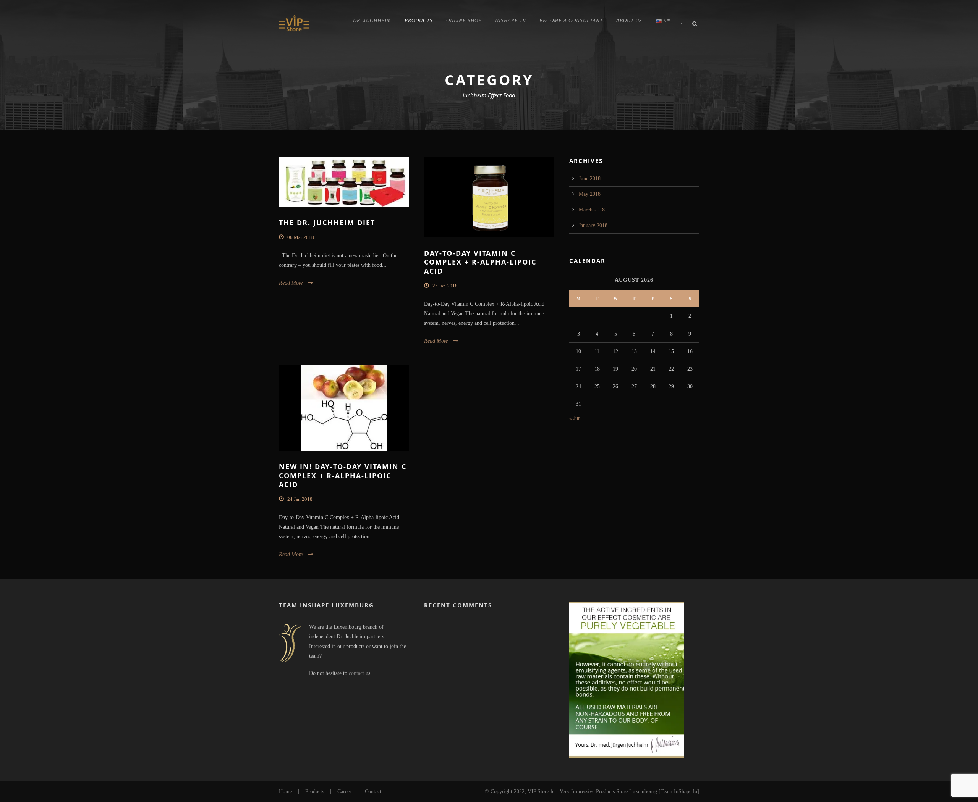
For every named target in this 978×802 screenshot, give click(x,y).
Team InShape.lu (679, 791)
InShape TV (510, 20)
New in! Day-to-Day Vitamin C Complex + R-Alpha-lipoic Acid (342, 475)
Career (344, 791)
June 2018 (590, 178)
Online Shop (464, 20)
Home (285, 791)
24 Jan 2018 (300, 499)
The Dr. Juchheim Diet (327, 222)
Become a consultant (571, 20)
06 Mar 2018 (300, 237)
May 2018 (590, 194)
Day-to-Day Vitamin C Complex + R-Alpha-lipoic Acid (480, 262)
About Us (629, 20)
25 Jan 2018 (445, 286)
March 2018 (592, 210)
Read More (291, 283)
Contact (373, 791)
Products (419, 20)
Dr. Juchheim (372, 20)
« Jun (575, 418)
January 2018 (593, 225)
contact (356, 673)
